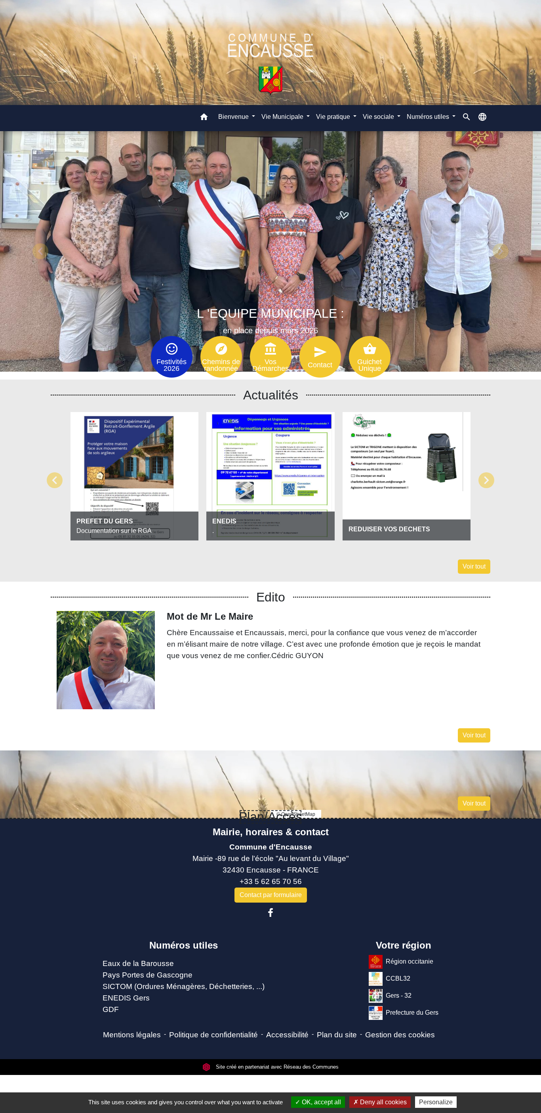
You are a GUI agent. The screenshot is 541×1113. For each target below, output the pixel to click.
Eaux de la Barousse (138, 963)
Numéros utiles (183, 945)
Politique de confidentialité (213, 1035)
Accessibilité (287, 1035)
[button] (204, 118)
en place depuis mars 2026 (270, 330)
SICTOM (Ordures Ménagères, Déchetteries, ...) (184, 986)
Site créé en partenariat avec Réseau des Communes (276, 1067)
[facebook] (270, 913)
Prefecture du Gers (412, 1012)
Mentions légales (132, 1035)
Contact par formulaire (271, 895)
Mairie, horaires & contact (271, 832)
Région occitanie (409, 961)
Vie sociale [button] (379, 116)
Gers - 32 (398, 995)
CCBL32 (398, 978)
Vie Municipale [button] (283, 116)
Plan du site (337, 1035)
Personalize (436, 1102)
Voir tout (474, 566)
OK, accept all (320, 1102)
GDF (111, 1009)
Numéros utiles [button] (429, 116)
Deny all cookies (382, 1102)
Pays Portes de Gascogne (147, 975)
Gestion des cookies (400, 1035)
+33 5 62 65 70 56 (271, 881)
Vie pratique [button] (334, 116)
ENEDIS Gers (126, 998)
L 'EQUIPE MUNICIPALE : (270, 313)
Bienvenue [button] (234, 116)
